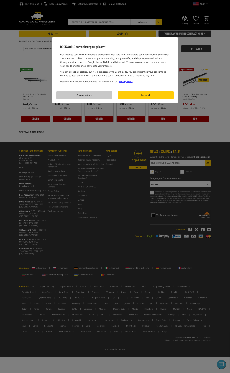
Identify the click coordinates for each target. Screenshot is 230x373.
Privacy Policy (126, 81)
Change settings (84, 95)
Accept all (146, 95)
